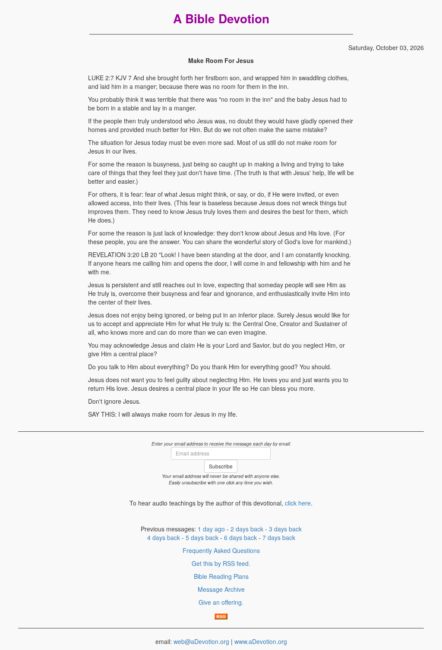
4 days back (163, 537)
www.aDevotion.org (260, 641)
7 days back (278, 537)
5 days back (202, 537)
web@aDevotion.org (201, 641)
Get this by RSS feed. (221, 563)
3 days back (285, 528)
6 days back (240, 537)
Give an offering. (221, 602)
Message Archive (221, 589)
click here (298, 503)
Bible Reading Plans (221, 576)
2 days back (246, 528)
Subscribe (221, 466)
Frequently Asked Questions (221, 550)
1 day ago (211, 528)
